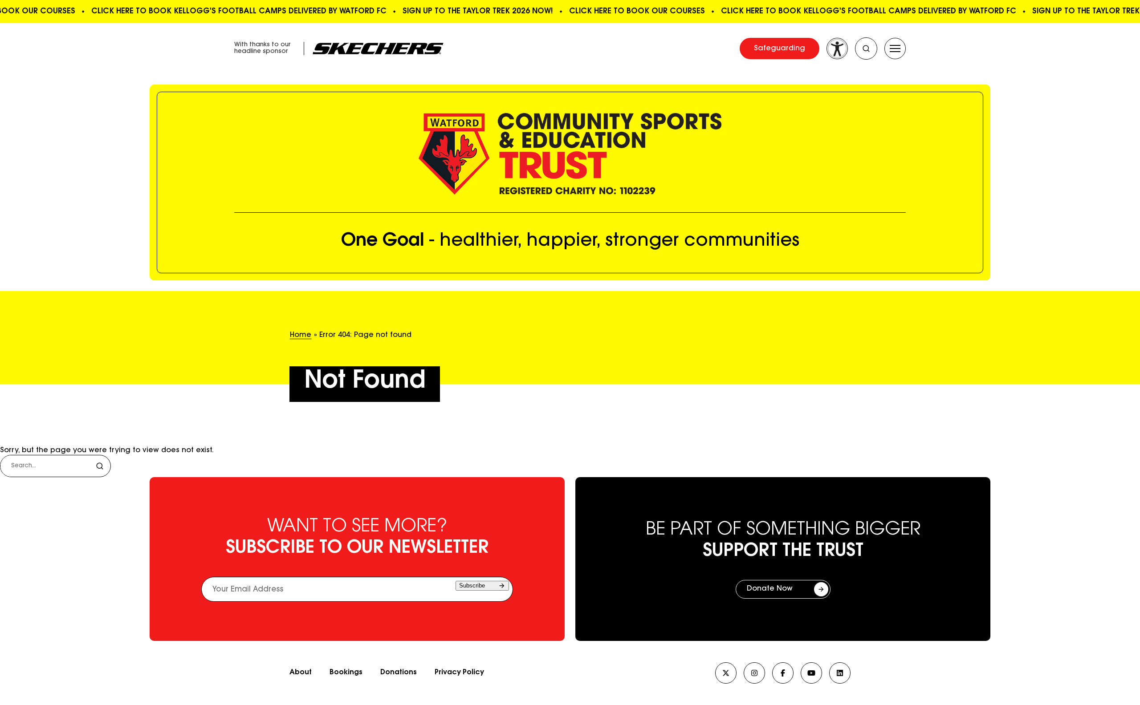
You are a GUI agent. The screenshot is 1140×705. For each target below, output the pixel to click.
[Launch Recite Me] (837, 48)
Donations (398, 672)
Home (300, 335)
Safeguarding (779, 48)
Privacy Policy (459, 672)
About (300, 672)
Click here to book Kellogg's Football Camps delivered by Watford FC (235, 11)
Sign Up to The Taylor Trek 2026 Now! (474, 11)
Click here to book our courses (633, 11)
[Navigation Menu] (895, 48)
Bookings (346, 672)
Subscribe (472, 585)
